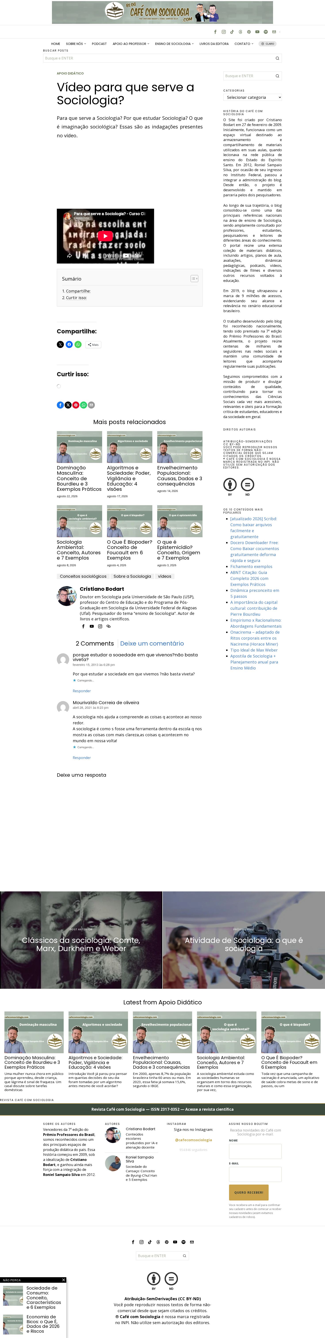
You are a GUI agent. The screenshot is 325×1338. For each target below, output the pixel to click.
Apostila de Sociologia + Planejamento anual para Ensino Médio (254, 662)
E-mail (234, 1163)
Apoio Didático (70, 73)
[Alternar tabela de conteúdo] (192, 278)
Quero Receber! (248, 1192)
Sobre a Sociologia (132, 576)
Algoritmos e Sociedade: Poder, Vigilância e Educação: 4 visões (129, 478)
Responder (82, 690)
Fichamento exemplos (251, 566)
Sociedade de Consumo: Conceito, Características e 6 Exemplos (44, 1298)
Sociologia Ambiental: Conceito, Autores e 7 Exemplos (79, 550)
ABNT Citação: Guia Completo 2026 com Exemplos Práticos (249, 578)
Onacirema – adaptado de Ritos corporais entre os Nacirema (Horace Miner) (255, 638)
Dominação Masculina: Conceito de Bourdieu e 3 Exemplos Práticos (79, 478)
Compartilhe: (78, 291)
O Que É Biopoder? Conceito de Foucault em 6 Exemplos (129, 550)
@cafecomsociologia (193, 1139)
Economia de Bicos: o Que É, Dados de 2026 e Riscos (43, 1324)
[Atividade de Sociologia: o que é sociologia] (244, 940)
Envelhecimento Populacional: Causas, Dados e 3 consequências (179, 476)
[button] (277, 58)
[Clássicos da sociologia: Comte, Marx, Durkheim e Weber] (81, 940)
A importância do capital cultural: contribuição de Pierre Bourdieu (253, 608)
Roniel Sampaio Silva (140, 1159)
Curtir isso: (76, 297)
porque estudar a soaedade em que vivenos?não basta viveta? (135, 657)
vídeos (164, 576)
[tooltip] (215, 31)
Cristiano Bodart (102, 589)
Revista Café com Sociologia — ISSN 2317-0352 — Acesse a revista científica (162, 1109)
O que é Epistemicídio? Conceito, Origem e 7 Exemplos (178, 550)
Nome (233, 1140)
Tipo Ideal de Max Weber (254, 650)
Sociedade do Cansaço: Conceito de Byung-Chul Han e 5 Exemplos (141, 1173)
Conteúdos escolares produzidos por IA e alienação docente (142, 1141)
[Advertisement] (130, 176)
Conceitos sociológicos (83, 576)
